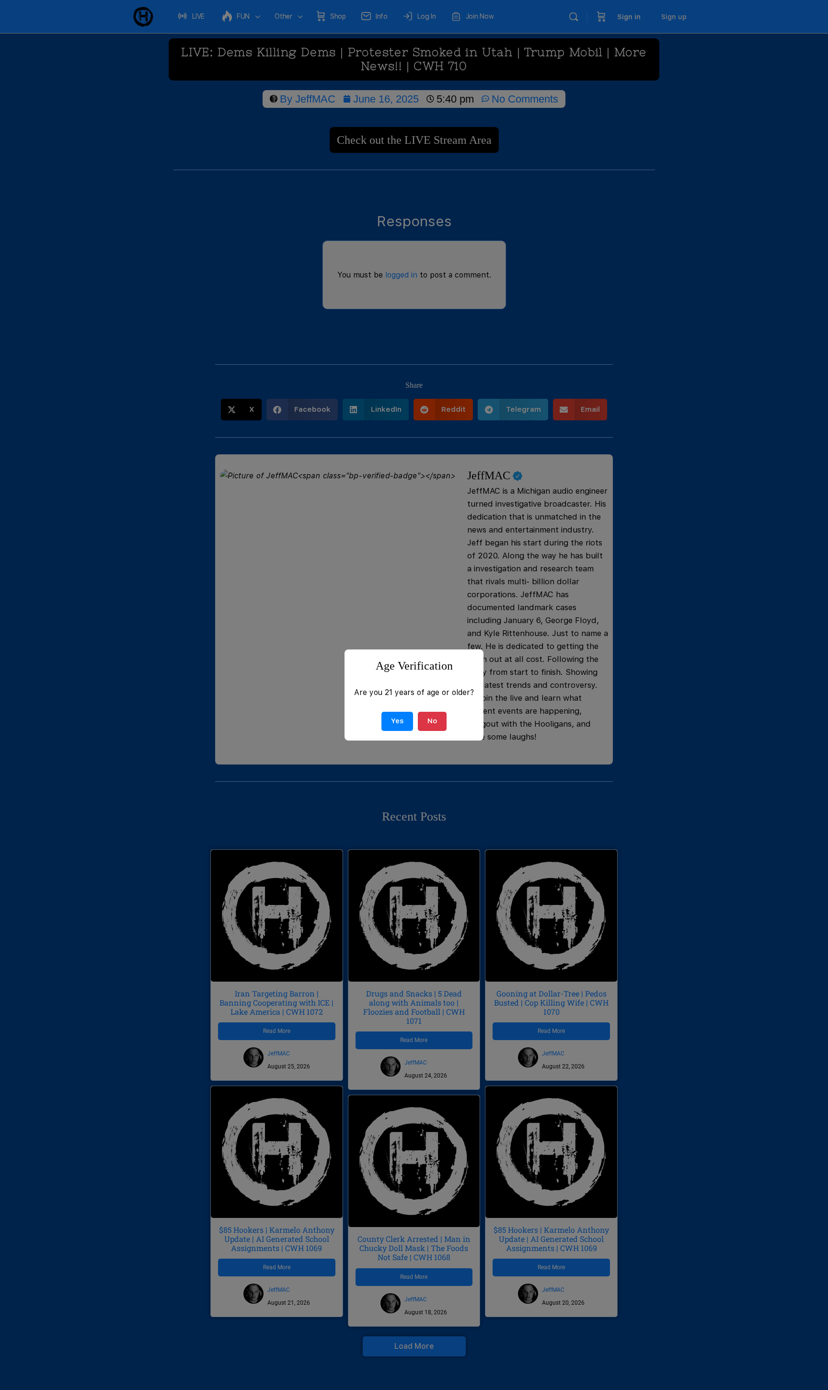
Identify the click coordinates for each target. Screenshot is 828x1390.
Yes (397, 721)
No (432, 721)
